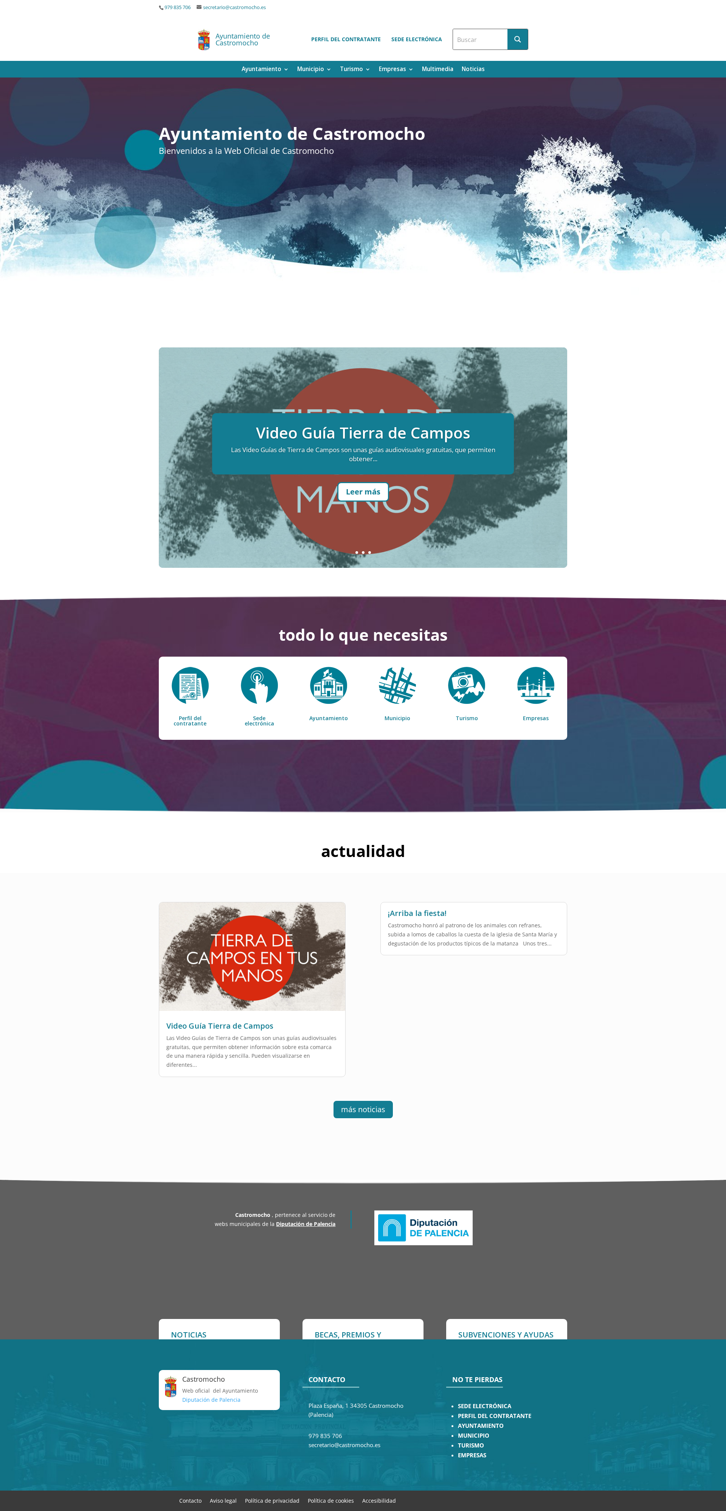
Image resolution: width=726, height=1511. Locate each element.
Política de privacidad (272, 1500)
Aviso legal (223, 1500)
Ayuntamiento (261, 70)
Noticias (473, 70)
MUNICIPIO (473, 1436)
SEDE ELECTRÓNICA (484, 1406)
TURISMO (471, 1445)
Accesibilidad (379, 1500)
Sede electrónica (416, 39)
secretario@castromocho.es (234, 7)
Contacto (190, 1500)
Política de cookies (331, 1500)
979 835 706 (177, 7)
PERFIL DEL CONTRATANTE (494, 1416)
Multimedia (437, 70)
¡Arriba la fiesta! (363, 432)
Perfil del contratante (346, 39)
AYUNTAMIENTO (481, 1426)
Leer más (363, 492)
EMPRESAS (472, 1455)
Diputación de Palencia (305, 1223)
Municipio (310, 70)
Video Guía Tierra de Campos (219, 1026)
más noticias (363, 1109)
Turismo (351, 70)
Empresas (392, 70)
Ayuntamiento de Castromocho (243, 39)
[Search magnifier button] (517, 39)
